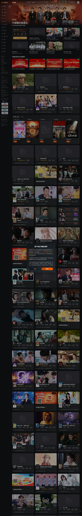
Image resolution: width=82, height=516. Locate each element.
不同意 (35, 268)
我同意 (47, 268)
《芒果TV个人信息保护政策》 (44, 252)
